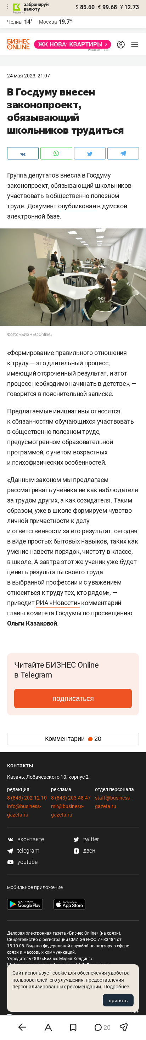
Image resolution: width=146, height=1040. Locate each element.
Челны (15, 22)
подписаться (73, 698)
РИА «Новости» (58, 602)
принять (118, 1000)
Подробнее (116, 986)
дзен (88, 850)
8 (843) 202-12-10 (27, 798)
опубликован (77, 206)
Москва (48, 22)
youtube (27, 862)
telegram (27, 850)
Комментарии (73, 738)
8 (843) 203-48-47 (71, 798)
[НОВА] (70, 44)
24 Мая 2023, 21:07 (28, 76)
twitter (90, 839)
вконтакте (30, 839)
